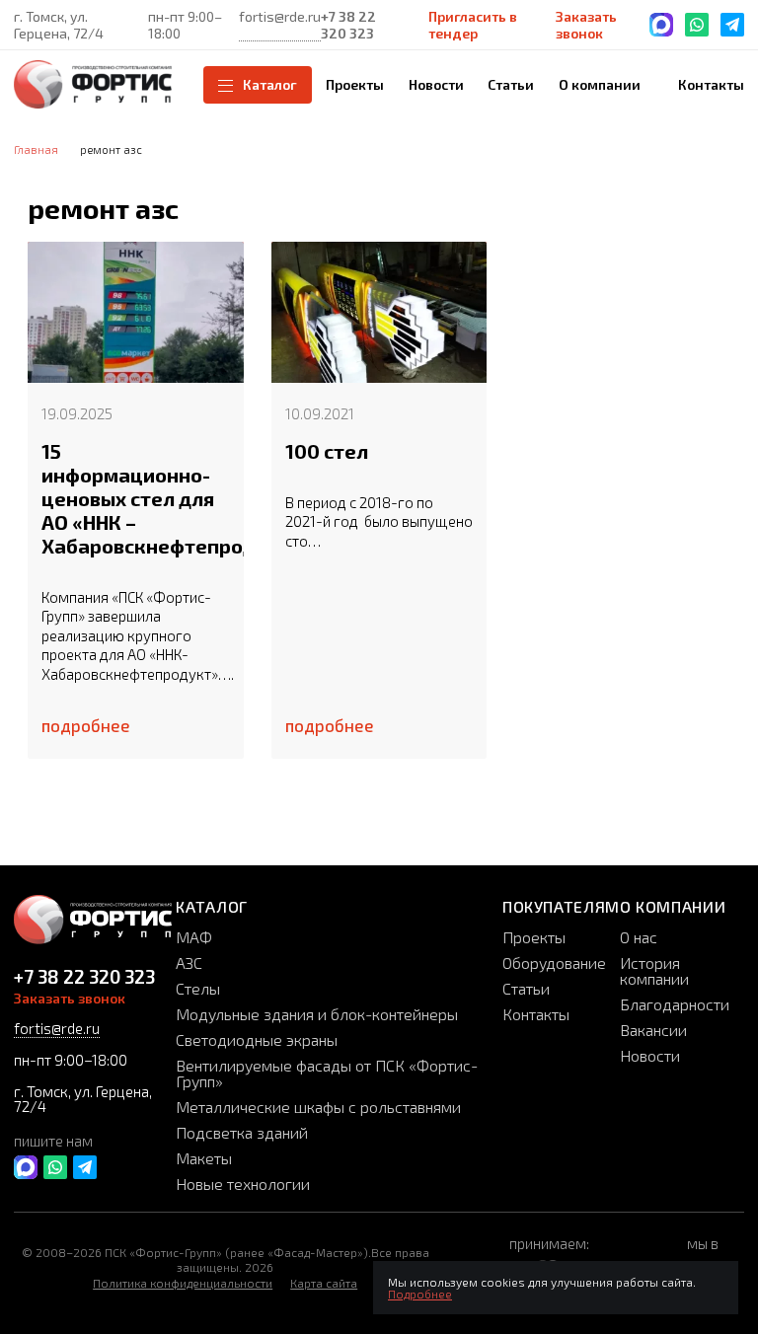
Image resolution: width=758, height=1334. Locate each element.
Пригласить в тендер (472, 24)
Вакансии (653, 1029)
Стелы (198, 988)
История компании (654, 970)
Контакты (535, 1013)
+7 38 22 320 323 (348, 24)
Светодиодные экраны (257, 1039)
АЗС (189, 962)
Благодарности (674, 1004)
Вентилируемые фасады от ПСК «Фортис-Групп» (327, 1073)
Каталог (270, 84)
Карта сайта (323, 1283)
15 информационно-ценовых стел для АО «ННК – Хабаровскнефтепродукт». (135, 498)
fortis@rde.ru (280, 16)
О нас (638, 936)
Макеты (204, 1158)
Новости (650, 1055)
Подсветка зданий (242, 1132)
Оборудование (554, 962)
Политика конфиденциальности (182, 1283)
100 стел (326, 451)
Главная (36, 149)
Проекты (534, 936)
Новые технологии (243, 1183)
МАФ (194, 936)
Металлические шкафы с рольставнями (318, 1106)
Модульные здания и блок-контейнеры (317, 1013)
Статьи (526, 988)
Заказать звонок (586, 24)
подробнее (85, 725)
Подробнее (420, 1293)
